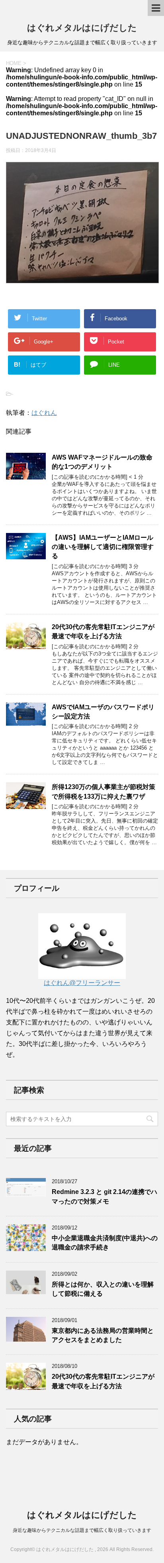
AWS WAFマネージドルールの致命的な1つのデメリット (102, 462)
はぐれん (44, 412)
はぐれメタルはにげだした (82, 28)
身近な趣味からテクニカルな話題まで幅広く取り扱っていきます (82, 1530)
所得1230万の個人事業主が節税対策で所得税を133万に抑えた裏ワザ (103, 791)
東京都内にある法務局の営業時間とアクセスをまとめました (103, 1335)
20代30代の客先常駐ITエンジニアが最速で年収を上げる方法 (103, 631)
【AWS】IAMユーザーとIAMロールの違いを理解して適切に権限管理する (103, 547)
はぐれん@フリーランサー (82, 982)
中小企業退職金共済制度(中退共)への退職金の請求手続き (105, 1243)
